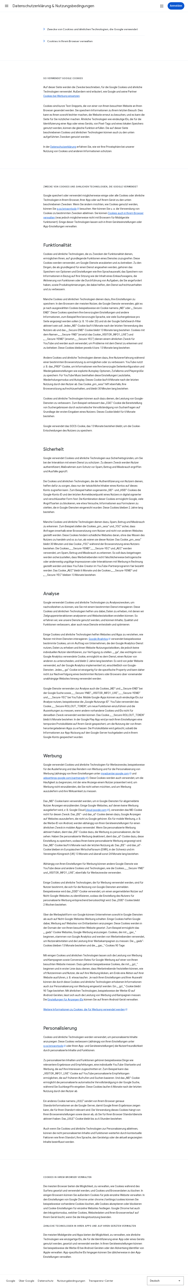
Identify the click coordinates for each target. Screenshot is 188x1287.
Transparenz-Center (101, 1280)
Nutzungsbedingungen (71, 1280)
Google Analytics (98, 638)
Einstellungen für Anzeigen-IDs (65, 999)
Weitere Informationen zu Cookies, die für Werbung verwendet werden (84, 1009)
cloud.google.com (96, 809)
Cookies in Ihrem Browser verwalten (70, 41)
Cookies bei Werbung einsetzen (61, 96)
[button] (6, 5)
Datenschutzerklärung (63, 146)
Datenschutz (45, 1280)
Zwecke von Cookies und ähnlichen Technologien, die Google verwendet (92, 29)
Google (10, 1280)
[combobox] (165, 1280)
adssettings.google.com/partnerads (64, 777)
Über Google (26, 1280)
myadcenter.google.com (115, 773)
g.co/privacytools (67, 208)
